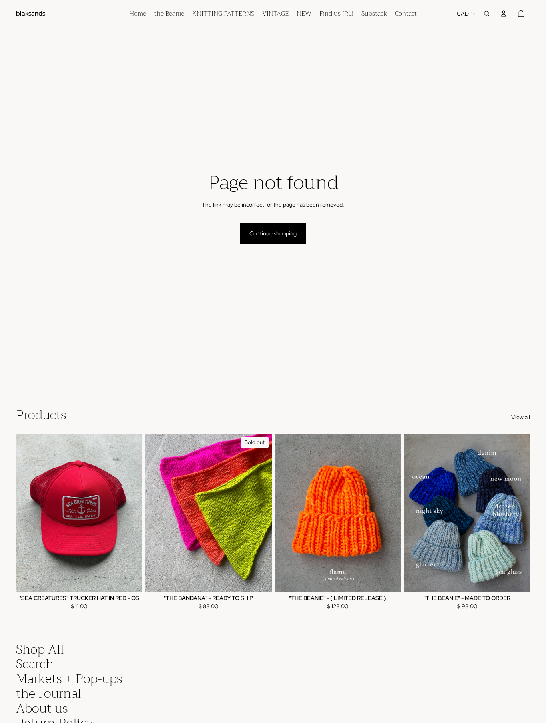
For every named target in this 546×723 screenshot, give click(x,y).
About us (42, 708)
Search (35, 664)
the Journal (48, 694)
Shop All (40, 650)
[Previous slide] (28, 513)
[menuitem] (137, 13)
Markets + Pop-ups (69, 679)
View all (520, 417)
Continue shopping (273, 233)
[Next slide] (130, 513)
